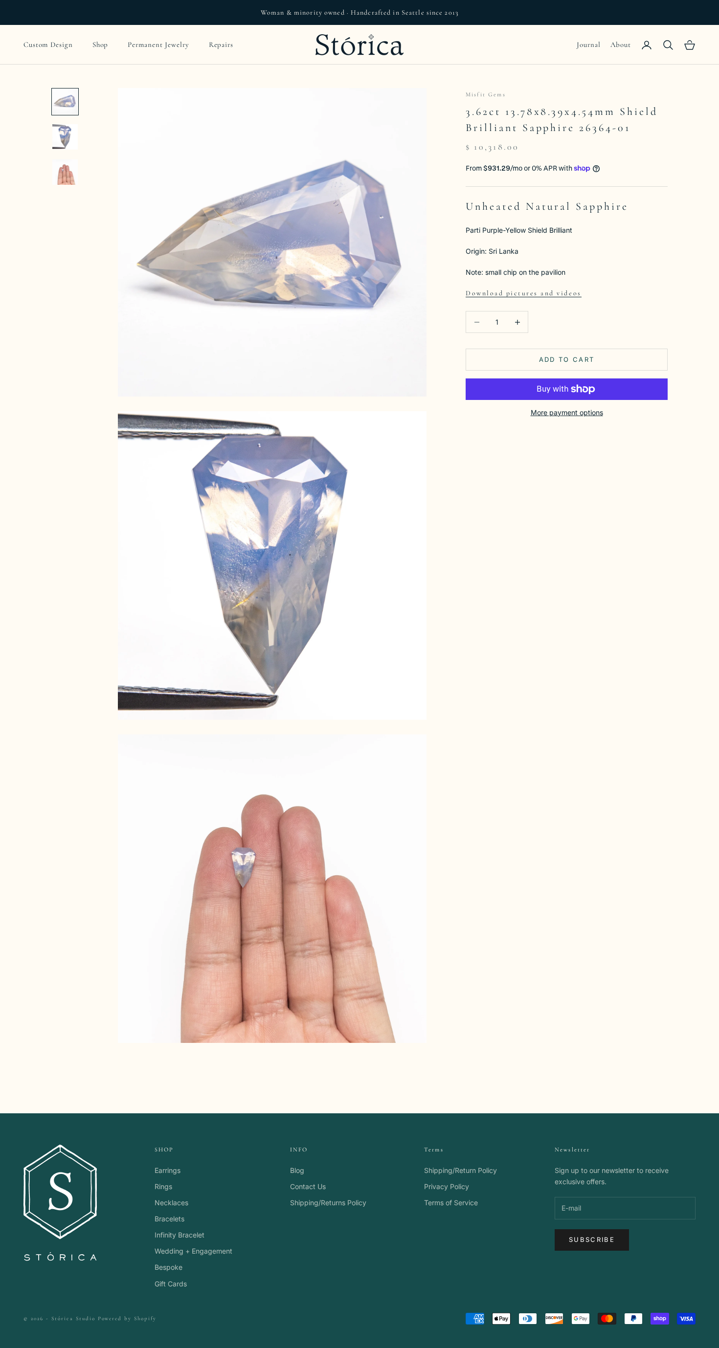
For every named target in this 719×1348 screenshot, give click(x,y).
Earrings (167, 1170)
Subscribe (592, 1239)
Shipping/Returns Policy (328, 1202)
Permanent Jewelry (158, 44)
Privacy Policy (446, 1186)
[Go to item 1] (65, 101)
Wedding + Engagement (193, 1251)
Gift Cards (171, 1284)
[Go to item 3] (65, 172)
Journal (588, 44)
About (620, 44)
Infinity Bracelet (179, 1235)
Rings (163, 1186)
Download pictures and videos (524, 293)
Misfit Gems (486, 94)
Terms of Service (451, 1202)
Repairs (221, 44)
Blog (297, 1170)
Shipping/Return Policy (460, 1170)
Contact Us (308, 1186)
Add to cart (567, 359)
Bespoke (168, 1267)
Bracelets (169, 1219)
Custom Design (48, 44)
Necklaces (171, 1202)
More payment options (567, 412)
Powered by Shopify (127, 1318)
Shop (100, 44)
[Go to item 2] (65, 137)
